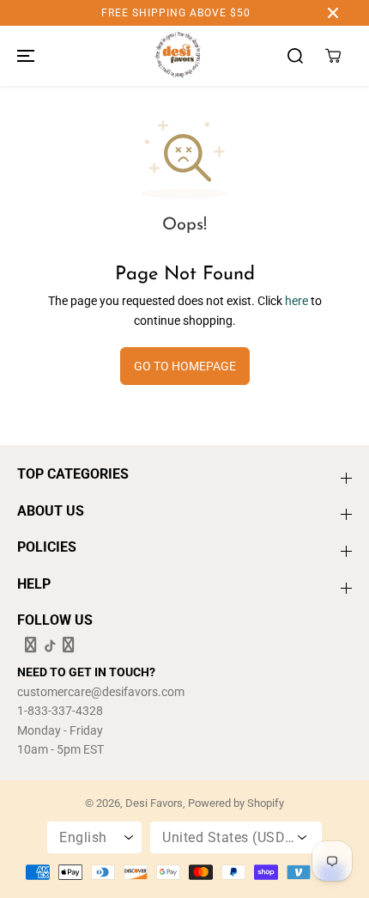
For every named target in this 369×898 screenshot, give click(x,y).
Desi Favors (154, 803)
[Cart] (333, 56)
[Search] (295, 56)
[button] (23, 56)
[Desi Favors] (178, 56)
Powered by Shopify (236, 803)
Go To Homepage (185, 366)
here (296, 301)
